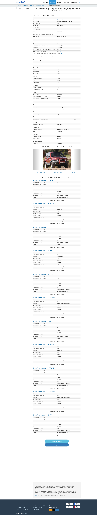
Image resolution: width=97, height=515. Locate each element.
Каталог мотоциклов (21, 507)
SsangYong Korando (40, 5)
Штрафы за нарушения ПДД (39, 505)
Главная (19, 5)
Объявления (66, 2)
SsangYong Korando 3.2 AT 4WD (43, 415)
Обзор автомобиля (41, 172)
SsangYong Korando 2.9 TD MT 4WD (44, 391)
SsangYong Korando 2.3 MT (41, 227)
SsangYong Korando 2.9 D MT (42, 321)
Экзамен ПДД (45, 2)
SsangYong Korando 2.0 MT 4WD (43, 180)
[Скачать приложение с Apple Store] (69, 504)
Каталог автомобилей (21, 505)
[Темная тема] (53, 510)
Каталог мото (59, 2)
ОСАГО (50, 56)
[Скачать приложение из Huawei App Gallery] (76, 507)
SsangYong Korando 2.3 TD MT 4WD (44, 297)
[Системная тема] (57, 510)
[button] (36, 159)
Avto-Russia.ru (25, 513)
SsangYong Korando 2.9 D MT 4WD (43, 344)
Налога (47, 56)
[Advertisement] (24, 27)
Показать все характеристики (57, 200)
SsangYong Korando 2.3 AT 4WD (43, 274)
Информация (74, 2)
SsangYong (32, 5)
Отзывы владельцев (58, 172)
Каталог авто (52, 2)
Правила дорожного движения (39, 504)
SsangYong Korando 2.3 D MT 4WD (43, 203)
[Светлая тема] (50, 510)
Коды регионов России (37, 507)
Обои (73, 172)
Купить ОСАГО (36, 509)
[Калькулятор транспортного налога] (60, 51)
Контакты (51, 504)
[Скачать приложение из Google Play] (69, 507)
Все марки (27, 8)
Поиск (20, 8)
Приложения (52, 505)
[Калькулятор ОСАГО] (61, 53)
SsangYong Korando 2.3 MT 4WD (43, 250)
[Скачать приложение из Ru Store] (76, 504)
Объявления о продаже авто (22, 509)
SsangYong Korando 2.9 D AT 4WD (43, 368)
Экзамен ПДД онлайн (21, 504)
